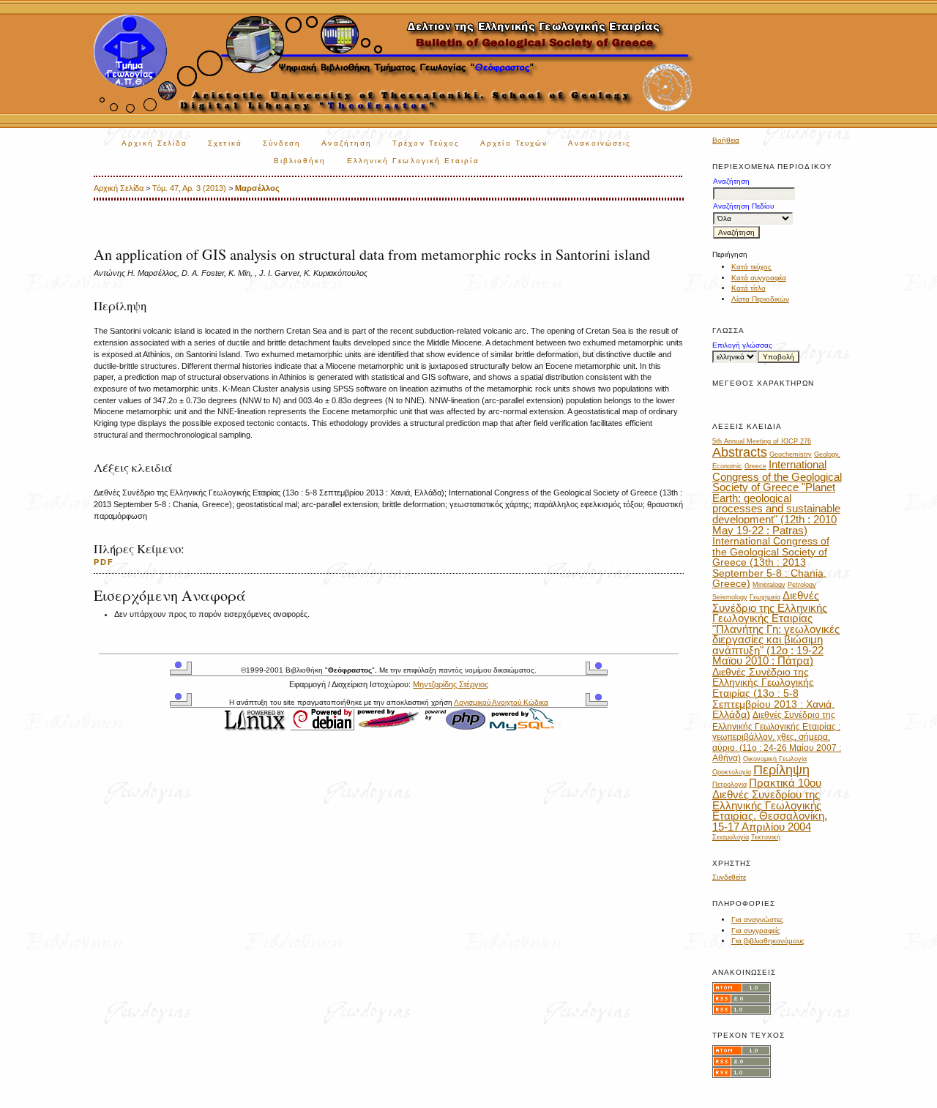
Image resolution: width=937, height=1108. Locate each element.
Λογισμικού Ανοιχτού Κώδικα (501, 702)
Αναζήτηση (346, 143)
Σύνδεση (282, 143)
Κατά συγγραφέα (758, 278)
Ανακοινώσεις (599, 143)
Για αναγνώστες (757, 920)
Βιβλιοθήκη (300, 161)
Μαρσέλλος (257, 188)
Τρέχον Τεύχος (426, 143)
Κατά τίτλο (748, 288)
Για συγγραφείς (755, 931)
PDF (104, 562)
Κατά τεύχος (751, 267)
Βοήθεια (725, 140)
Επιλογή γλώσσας (742, 345)
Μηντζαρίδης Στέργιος (450, 684)
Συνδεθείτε (729, 877)
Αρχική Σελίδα (154, 143)
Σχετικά (225, 143)
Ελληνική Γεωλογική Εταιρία (413, 161)
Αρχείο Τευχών (514, 143)
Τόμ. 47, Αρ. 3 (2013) (189, 188)
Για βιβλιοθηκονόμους (768, 941)
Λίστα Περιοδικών (760, 299)
